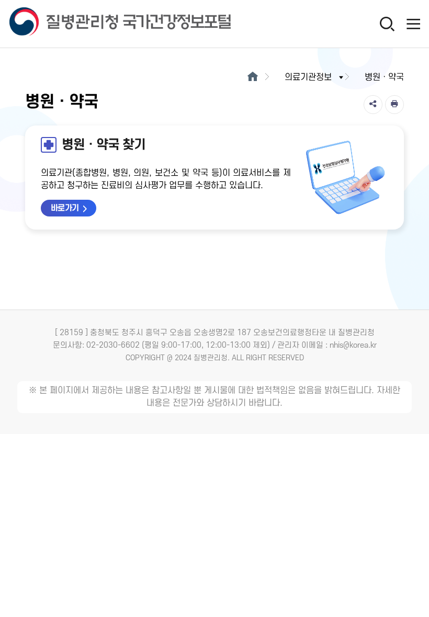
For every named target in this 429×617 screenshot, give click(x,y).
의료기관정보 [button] (308, 77)
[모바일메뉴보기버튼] (413, 23)
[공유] (373, 104)
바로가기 (65, 208)
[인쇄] (394, 104)
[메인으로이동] (252, 77)
